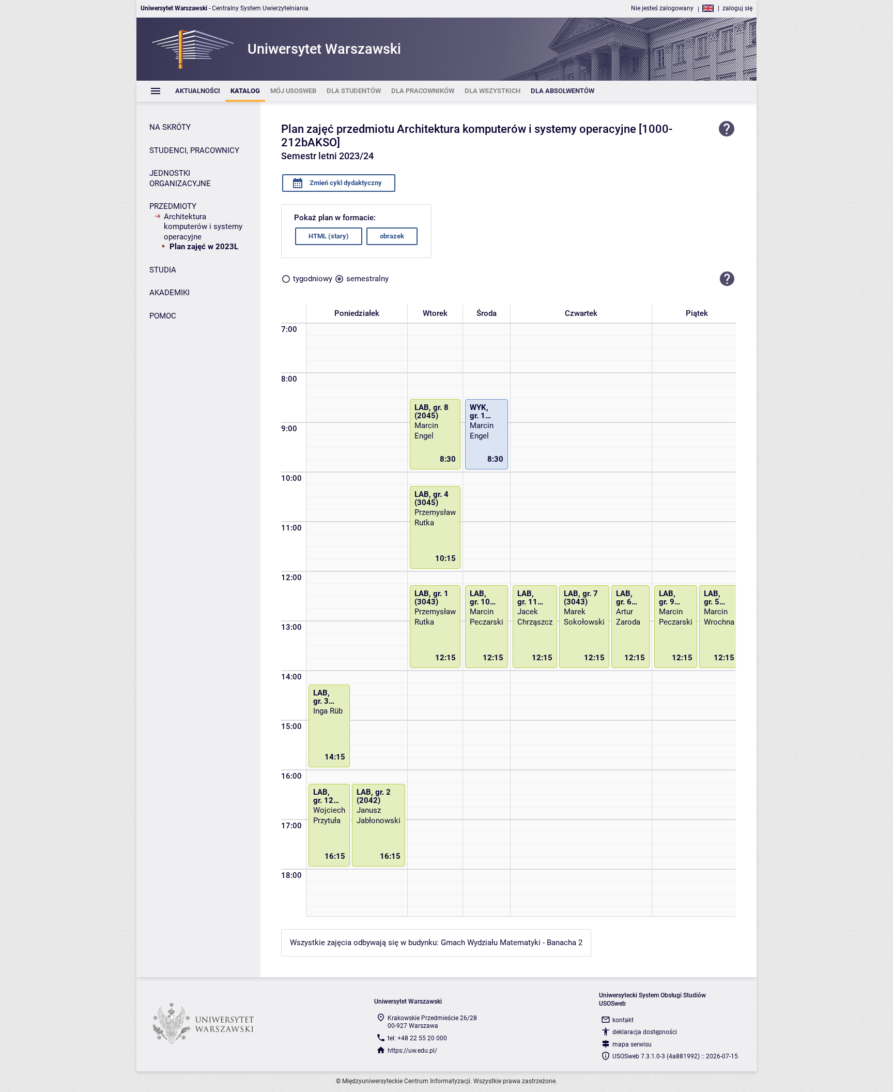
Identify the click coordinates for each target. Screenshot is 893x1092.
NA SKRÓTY (170, 127)
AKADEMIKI (169, 292)
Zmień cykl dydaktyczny (345, 183)
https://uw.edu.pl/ (412, 1050)
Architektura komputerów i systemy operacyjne (203, 226)
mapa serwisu (632, 1044)
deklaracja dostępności (644, 1032)
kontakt (623, 1020)
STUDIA (162, 270)
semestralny (367, 278)
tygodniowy (312, 278)
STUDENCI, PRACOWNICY (194, 150)
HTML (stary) (329, 236)
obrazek (392, 236)
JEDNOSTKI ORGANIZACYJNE (180, 178)
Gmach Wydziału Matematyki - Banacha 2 (511, 942)
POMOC (162, 316)
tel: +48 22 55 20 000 (417, 1038)
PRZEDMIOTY (172, 206)
